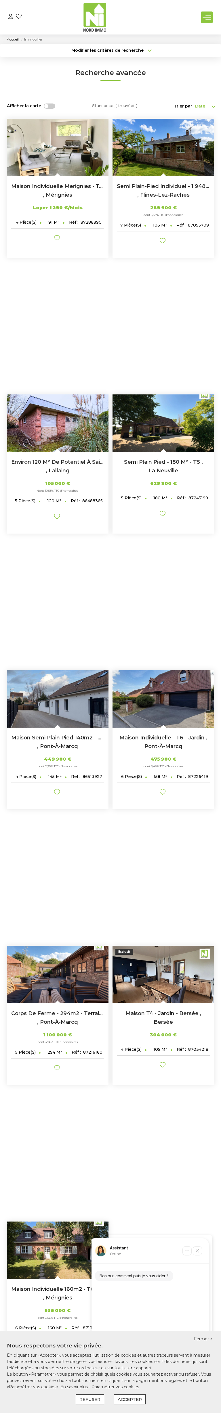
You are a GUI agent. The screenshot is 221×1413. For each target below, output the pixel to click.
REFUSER (89, 1399)
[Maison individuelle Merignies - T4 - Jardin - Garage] (57, 147)
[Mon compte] (10, 17)
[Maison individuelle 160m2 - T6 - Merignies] (57, 1250)
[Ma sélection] (19, 17)
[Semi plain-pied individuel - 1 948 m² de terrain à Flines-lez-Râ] (163, 147)
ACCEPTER (130, 1399)
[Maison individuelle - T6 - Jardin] (163, 699)
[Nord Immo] (94, 17)
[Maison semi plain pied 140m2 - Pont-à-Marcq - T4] (57, 699)
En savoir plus (74, 1386)
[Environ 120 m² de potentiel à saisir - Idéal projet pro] (57, 423)
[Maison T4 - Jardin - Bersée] (163, 974)
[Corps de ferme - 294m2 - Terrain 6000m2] (57, 974)
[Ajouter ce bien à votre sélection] (57, 238)
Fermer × (203, 1338)
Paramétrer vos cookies (115, 1386)
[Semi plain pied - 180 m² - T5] (163, 423)
